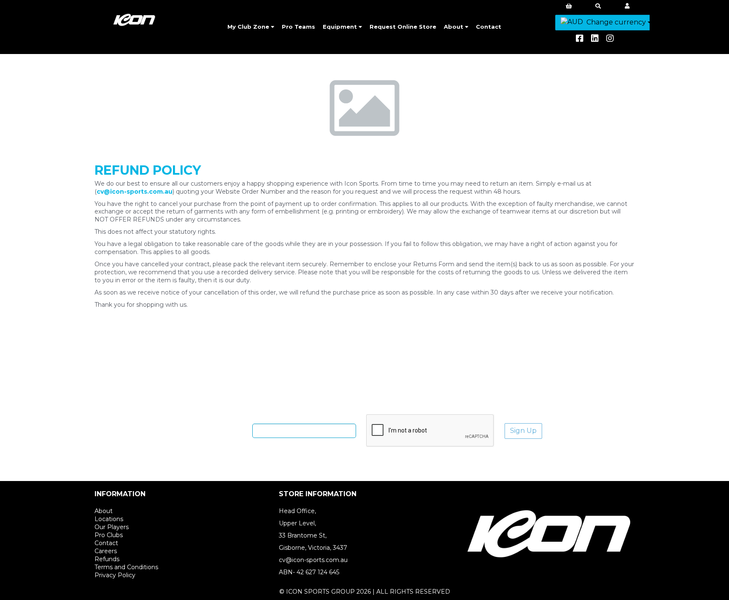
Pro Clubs (108, 535)
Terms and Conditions (126, 567)
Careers (105, 551)
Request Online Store (403, 26)
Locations (108, 519)
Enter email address (218, 430)
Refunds (106, 559)
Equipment (341, 26)
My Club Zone (249, 26)
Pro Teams (298, 26)
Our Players (111, 527)
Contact (488, 26)
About (454, 26)
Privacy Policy (114, 575)
